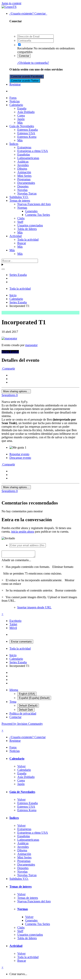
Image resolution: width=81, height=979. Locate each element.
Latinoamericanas (28, 158)
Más (20, 122)
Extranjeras (24, 147)
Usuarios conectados (30, 225)
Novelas (22, 190)
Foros (13, 97)
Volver (21, 766)
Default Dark (26, 709)
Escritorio (15, 620)
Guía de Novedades (21, 126)
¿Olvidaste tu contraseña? (33, 62)
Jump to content (11, 3)
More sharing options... (16, 391)
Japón (21, 119)
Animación (24, 172)
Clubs (21, 218)
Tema (12, 701)
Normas (22, 207)
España (21, 108)
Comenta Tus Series (37, 214)
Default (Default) (28, 705)
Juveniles (23, 165)
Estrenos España (27, 129)
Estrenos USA (26, 133)
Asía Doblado (26, 112)
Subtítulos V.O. (19, 197)
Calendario (16, 105)
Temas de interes (19, 200)
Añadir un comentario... (16, 560)
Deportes (23, 186)
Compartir (8, 368)
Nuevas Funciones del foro (34, 204)
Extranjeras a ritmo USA (32, 151)
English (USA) (27, 693)
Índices (13, 144)
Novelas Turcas (27, 193)
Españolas (23, 154)
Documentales (26, 182)
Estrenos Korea (26, 136)
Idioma (13, 690)
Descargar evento (20, 457)
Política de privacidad (22, 713)
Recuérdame (25, 48)
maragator (31, 345)
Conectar (24, 55)
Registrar (15, 84)
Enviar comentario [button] (21, 641)
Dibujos (22, 168)
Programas (23, 179)
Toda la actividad (28, 239)
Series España (10, 351)
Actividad (15, 236)
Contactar (15, 717)
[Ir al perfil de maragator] (9, 338)
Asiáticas (23, 161)
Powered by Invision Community (22, 723)
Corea (21, 115)
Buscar (21, 243)
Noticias (14, 101)
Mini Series (24, 175)
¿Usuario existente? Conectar (28, 13)
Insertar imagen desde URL (34, 607)
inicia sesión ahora (22, 531)
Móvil (13, 627)
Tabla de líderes (27, 229)
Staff (20, 221)
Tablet (13, 624)
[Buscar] (3, 269)
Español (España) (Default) (34, 697)
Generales (31, 211)
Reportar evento (19, 454)
